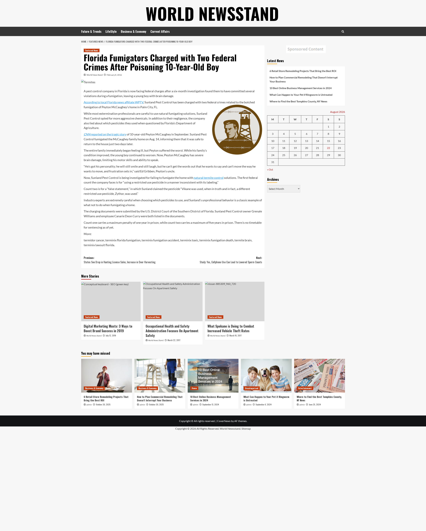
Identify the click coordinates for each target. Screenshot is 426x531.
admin (89, 404)
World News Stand (95, 75)
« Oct (270, 169)
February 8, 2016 (114, 75)
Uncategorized (251, 388)
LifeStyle (111, 31)
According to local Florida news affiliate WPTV (113, 102)
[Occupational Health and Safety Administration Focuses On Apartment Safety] (173, 301)
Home (194, 388)
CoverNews (223, 420)
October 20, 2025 (103, 404)
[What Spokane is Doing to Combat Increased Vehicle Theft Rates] (234, 301)
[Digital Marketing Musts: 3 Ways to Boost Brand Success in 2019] (111, 301)
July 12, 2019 (111, 335)
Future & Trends (91, 31)
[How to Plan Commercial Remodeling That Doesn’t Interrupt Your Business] (159, 376)
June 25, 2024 (315, 404)
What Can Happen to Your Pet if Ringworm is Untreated (301, 94)
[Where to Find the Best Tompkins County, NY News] (319, 376)
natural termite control (208, 177)
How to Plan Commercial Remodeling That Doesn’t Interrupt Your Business (304, 79)
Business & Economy (133, 31)
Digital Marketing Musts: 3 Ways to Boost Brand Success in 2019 (108, 328)
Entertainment (305, 388)
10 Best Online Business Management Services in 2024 (301, 88)
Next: (231, 260)
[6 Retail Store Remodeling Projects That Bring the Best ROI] (106, 376)
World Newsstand (212, 13)
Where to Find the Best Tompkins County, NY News (298, 101)
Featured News (91, 50)
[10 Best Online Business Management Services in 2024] (213, 376)
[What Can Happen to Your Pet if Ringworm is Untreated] (266, 376)
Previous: (119, 260)
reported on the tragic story (105, 134)
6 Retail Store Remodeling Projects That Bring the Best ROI (303, 70)
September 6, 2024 (264, 404)
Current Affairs (160, 31)
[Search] (343, 31)
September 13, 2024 (210, 404)
